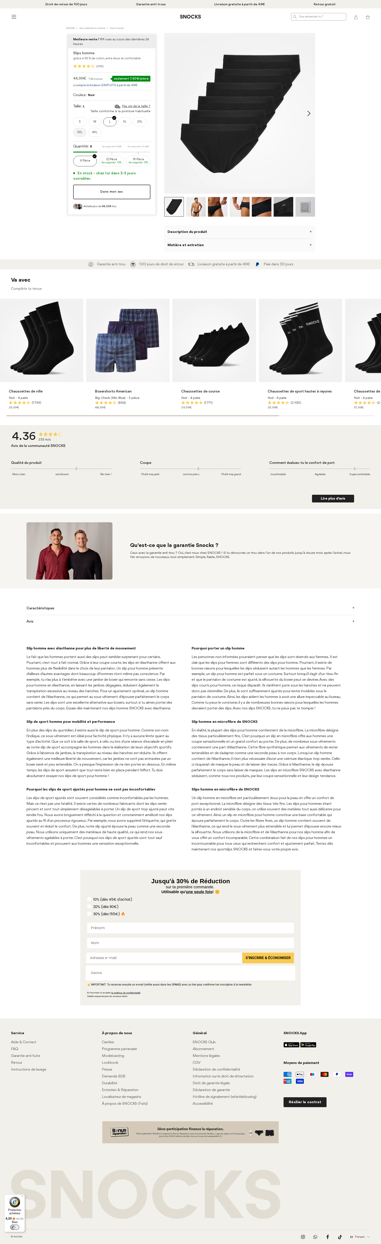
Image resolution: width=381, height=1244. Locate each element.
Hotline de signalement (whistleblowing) (225, 1097)
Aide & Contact (23, 1042)
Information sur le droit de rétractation (223, 1076)
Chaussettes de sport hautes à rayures (300, 391)
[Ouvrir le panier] (367, 16)
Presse (107, 1069)
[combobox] (189, 973)
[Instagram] (302, 1236)
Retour (16, 1063)
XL (125, 121)
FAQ (14, 1049)
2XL (139, 121)
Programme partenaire (119, 1049)
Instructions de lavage (28, 1069)
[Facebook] (327, 1236)
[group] (38, 437)
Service (17, 1033)
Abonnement (203, 1049)
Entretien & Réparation (120, 1090)
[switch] (14, 1227)
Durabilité (109, 1083)
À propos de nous (117, 1033)
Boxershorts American (113, 391)
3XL (79, 132)
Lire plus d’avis (333, 498)
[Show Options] (290, 973)
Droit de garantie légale (211, 1083)
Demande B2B (113, 1076)
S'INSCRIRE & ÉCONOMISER (268, 958)
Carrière (108, 1042)
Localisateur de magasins (121, 1097)
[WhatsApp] (315, 1236)
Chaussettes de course (200, 391)
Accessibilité (203, 1104)
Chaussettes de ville (26, 391)
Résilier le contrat (305, 1102)
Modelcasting (113, 1056)
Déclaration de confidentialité (216, 1069)
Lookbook (110, 1063)
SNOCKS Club (204, 1042)
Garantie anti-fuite (25, 1056)
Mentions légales (206, 1056)
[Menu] (22, 1197)
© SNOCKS (16, 1237)
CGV (196, 1063)
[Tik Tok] (340, 1236)
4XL (94, 132)
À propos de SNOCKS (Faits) (125, 1104)
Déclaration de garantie (211, 1090)
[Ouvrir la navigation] (13, 16)
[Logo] (190, 17)
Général (200, 1033)
